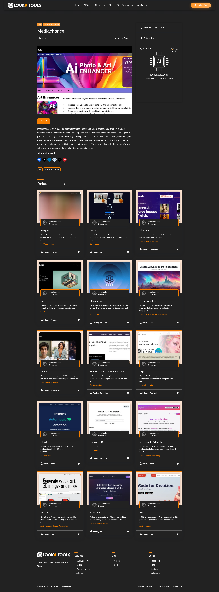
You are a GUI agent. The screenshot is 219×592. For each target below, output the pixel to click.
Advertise (177, 586)
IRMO (142, 512)
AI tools (117, 561)
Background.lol (147, 301)
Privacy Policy (162, 586)
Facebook (155, 561)
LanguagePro (82, 561)
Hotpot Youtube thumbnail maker (108, 371)
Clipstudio (144, 371)
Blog (111, 5)
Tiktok (153, 565)
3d (40, 24)
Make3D (94, 230)
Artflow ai (95, 512)
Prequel (44, 230)
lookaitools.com (159, 74)
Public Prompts (83, 569)
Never (43, 371)
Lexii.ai (79, 565)
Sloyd (43, 442)
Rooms (44, 301)
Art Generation (52, 24)
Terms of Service (144, 586)
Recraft (44, 512)
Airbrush (144, 230)
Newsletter (100, 5)
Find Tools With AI (125, 5)
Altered (79, 573)
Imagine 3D (96, 442)
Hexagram (96, 301)
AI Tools (87, 5)
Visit (42, 121)
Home (77, 5)
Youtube (154, 569)
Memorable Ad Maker (151, 442)
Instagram (155, 573)
